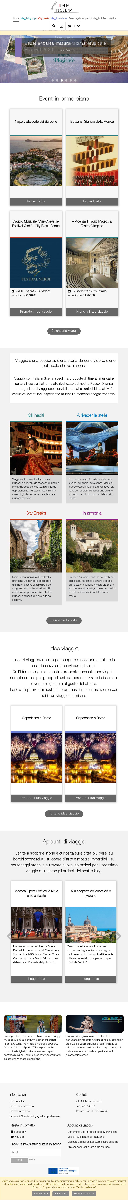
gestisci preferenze (49, 1116)
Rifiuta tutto (60, 1194)
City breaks (43, 19)
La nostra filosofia (64, 620)
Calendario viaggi (64, 331)
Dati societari (17, 1101)
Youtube (20, 1137)
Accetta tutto (41, 1194)
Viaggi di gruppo (29, 19)
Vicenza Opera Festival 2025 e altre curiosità (93, 1142)
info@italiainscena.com (89, 1101)
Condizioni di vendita (22, 1106)
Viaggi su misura (59, 19)
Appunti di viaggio (91, 19)
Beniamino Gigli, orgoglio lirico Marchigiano (92, 1132)
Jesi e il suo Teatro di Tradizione (86, 1137)
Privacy (32, 1160)
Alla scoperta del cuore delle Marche (89, 1147)
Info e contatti (107, 19)
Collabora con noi (20, 1111)
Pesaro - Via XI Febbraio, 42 (92, 1111)
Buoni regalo (75, 19)
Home (16, 19)
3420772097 (88, 1106)
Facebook (20, 1132)
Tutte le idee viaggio (64, 813)
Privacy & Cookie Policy (23, 1116)
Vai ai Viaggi (66, 50)
